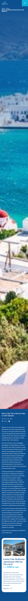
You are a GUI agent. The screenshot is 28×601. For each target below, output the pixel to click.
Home (3, 8)
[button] (9, 421)
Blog (7, 8)
